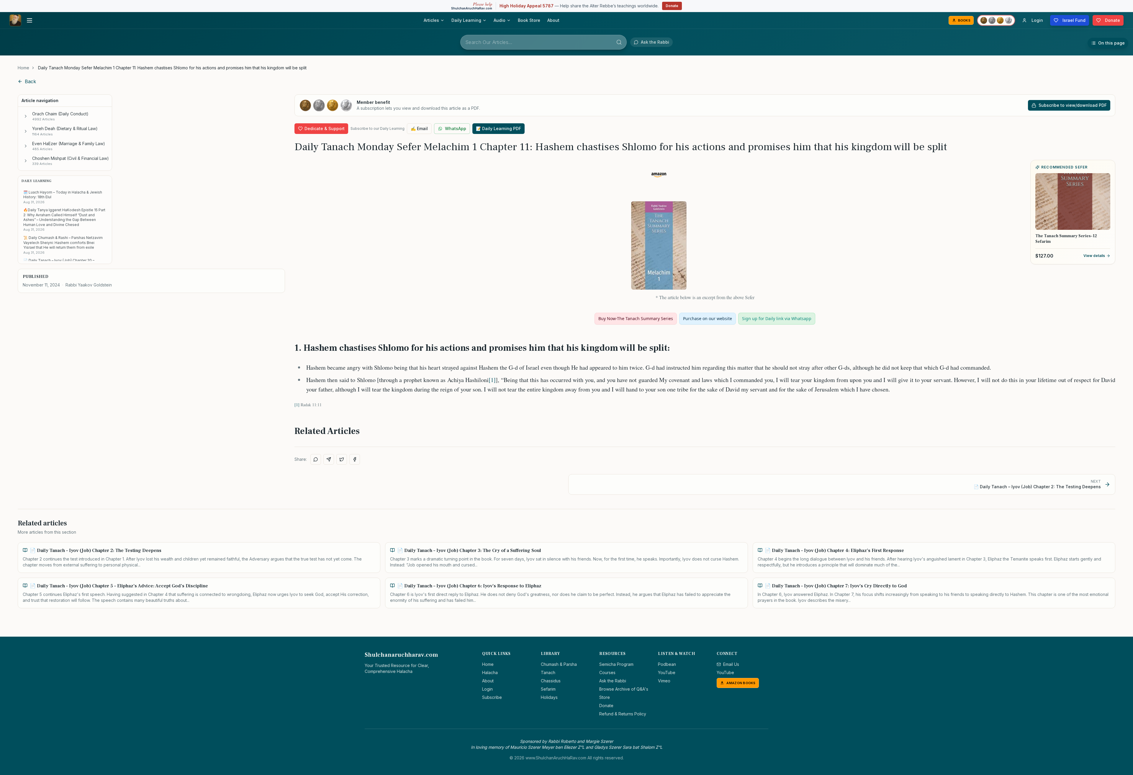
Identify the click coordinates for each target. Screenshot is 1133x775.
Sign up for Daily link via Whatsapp (776, 318)
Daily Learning (466, 20)
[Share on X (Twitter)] (341, 459)
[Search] (619, 42)
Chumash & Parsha (559, 664)
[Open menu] (29, 20)
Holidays (549, 697)
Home (23, 67)
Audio (499, 20)
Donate (672, 6)
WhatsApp (455, 128)
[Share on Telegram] (328, 459)
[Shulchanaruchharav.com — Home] (15, 20)
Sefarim (548, 689)
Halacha (490, 672)
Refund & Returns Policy (622, 713)
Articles (431, 20)
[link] (172, 68)
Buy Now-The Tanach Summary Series (635, 318)
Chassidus (551, 680)
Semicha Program (616, 664)
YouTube (666, 672)
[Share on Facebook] (354, 459)
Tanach (548, 672)
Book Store (529, 20)
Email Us (731, 664)
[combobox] (543, 42)
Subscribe (492, 697)
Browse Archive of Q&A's (623, 689)
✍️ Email (419, 128)
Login (487, 689)
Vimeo (664, 680)
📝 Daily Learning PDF (498, 128)
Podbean (667, 664)
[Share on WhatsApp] (315, 459)
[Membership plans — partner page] (996, 20)
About (553, 20)
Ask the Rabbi (612, 680)
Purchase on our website (707, 318)
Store (604, 697)
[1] (492, 380)
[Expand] (26, 116)
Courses (607, 672)
